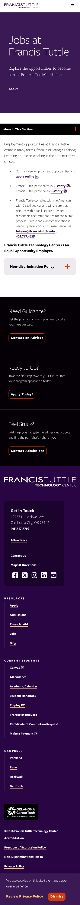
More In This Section (23, 131)
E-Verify (59, 186)
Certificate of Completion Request (34, 724)
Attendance (18, 677)
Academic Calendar (23, 686)
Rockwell (16, 777)
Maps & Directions (23, 565)
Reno (13, 767)
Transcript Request (23, 714)
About (13, 89)
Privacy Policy (14, 866)
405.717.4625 (25, 236)
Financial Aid (19, 624)
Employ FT (17, 705)
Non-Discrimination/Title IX (23, 857)
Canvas (15, 667)
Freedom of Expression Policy (25, 847)
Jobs (13, 634)
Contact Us (18, 555)
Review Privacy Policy (24, 896)
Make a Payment (21, 733)
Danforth (16, 786)
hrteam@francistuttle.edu (35, 231)
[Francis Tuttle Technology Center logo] (21, 6)
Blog (13, 643)
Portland (16, 758)
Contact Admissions (28, 450)
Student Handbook (23, 696)
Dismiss (56, 896)
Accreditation (14, 838)
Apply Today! (22, 394)
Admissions (18, 615)
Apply (14, 605)
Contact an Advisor (27, 337)
